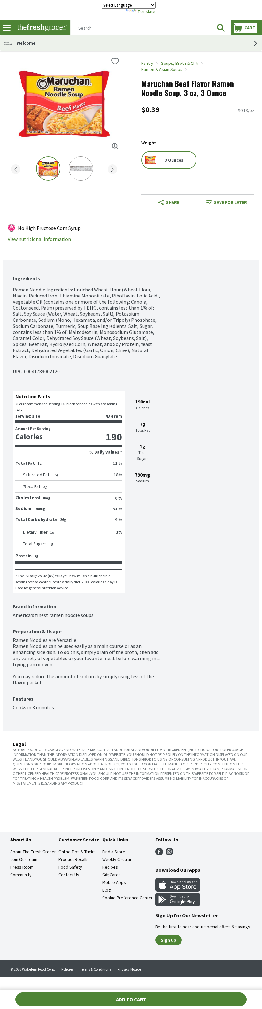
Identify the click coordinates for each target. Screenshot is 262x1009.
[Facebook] (159, 853)
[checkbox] (115, 61)
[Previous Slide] (16, 168)
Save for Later (230, 202)
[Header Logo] (40, 28)
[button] (221, 27)
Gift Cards (111, 874)
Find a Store (113, 852)
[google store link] (177, 904)
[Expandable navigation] (7, 28)
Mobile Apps (114, 882)
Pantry (147, 63)
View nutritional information (39, 239)
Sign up (168, 940)
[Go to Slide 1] (48, 168)
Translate (146, 11)
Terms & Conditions (95, 969)
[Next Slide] (112, 168)
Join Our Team (23, 859)
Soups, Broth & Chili (179, 63)
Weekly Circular (117, 859)
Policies (67, 969)
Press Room (22, 867)
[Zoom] (115, 146)
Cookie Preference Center (127, 897)
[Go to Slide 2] (81, 168)
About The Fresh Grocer (33, 852)
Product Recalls (73, 859)
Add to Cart (131, 999)
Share (172, 202)
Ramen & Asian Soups (161, 69)
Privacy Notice (129, 969)
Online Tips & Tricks (77, 852)
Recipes (110, 867)
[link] (226, 202)
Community (21, 874)
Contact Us (68, 874)
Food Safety (70, 867)
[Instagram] (169, 853)
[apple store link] (177, 889)
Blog (106, 890)
